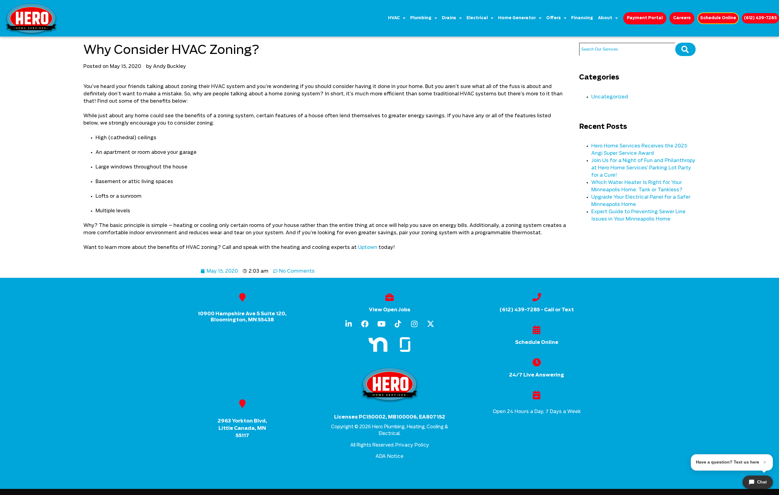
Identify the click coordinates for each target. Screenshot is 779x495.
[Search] (685, 49)
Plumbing (420, 18)
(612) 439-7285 (519, 309)
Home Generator (517, 18)
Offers (553, 18)
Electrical (477, 18)
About (605, 18)
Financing (582, 18)
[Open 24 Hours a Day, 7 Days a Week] (537, 395)
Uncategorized (609, 96)
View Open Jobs (389, 309)
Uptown (367, 247)
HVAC (394, 18)
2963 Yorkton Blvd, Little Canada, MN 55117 (242, 428)
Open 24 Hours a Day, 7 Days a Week (537, 411)
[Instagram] (414, 323)
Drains (449, 18)
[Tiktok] (397, 323)
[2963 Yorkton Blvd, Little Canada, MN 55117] (242, 403)
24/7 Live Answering (536, 375)
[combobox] (627, 49)
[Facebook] (365, 323)
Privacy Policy (412, 445)
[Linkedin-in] (348, 323)
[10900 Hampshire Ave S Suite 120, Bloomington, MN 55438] (242, 297)
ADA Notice (389, 456)
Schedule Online (536, 342)
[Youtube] (381, 323)
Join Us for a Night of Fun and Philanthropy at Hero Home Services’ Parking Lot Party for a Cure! (643, 168)
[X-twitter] (430, 323)
